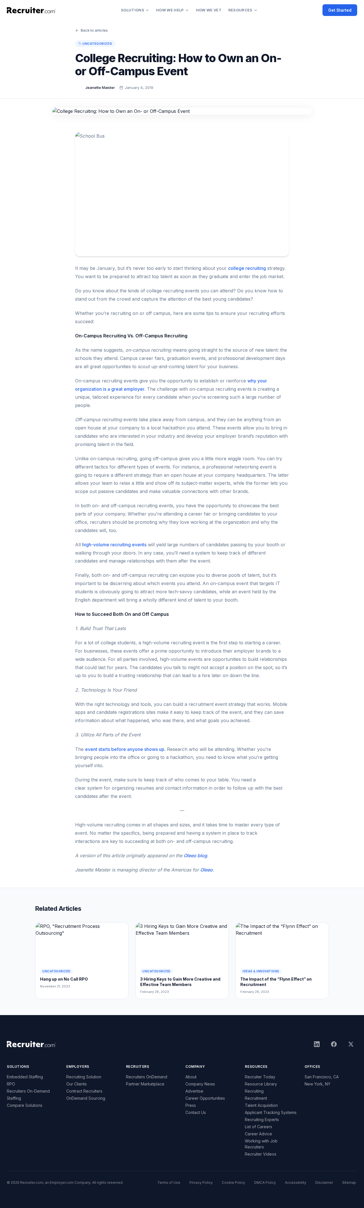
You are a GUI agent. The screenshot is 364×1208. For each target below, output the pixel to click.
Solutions (132, 10)
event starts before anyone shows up (124, 749)
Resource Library (261, 1083)
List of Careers (258, 1126)
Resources (240, 10)
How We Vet (209, 10)
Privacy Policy (201, 1182)
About (191, 1076)
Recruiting (254, 1091)
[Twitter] (351, 1044)
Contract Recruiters (84, 1091)
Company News (200, 1083)
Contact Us (195, 1112)
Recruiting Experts (262, 1119)
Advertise (194, 1091)
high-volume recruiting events (114, 544)
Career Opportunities (205, 1098)
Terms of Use (168, 1182)
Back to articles (94, 30)
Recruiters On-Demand (28, 1091)
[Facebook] (334, 1044)
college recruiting (247, 268)
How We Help (170, 10)
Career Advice (258, 1133)
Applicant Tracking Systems (271, 1112)
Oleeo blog (195, 855)
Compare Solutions (24, 1105)
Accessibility (295, 1182)
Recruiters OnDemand (146, 1076)
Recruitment (256, 1098)
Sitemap (349, 1182)
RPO (11, 1083)
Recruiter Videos (260, 1154)
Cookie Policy (233, 1182)
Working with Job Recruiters (261, 1143)
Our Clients (76, 1083)
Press (190, 1105)
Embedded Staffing (25, 1076)
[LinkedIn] (317, 1044)
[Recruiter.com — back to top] (31, 10)
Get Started (339, 10)
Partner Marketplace (145, 1083)
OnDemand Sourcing (85, 1098)
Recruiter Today (260, 1076)
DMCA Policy (265, 1182)
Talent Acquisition (261, 1105)
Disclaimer (324, 1182)
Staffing (14, 1098)
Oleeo (206, 870)
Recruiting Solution (83, 1076)
